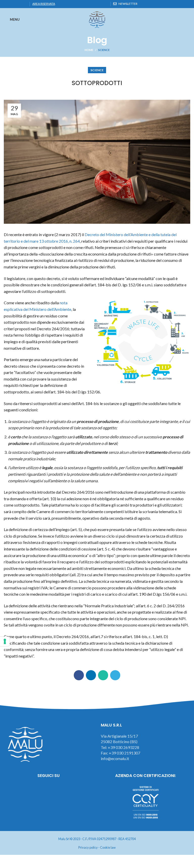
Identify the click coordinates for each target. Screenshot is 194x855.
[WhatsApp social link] (18, 4)
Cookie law (108, 847)
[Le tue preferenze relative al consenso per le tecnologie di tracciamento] (5, 641)
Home (89, 50)
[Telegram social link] (24, 4)
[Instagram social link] (49, 789)
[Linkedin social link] (12, 4)
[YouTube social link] (62, 789)
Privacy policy (88, 847)
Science (104, 50)
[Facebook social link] (7, 4)
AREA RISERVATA (43, 4)
